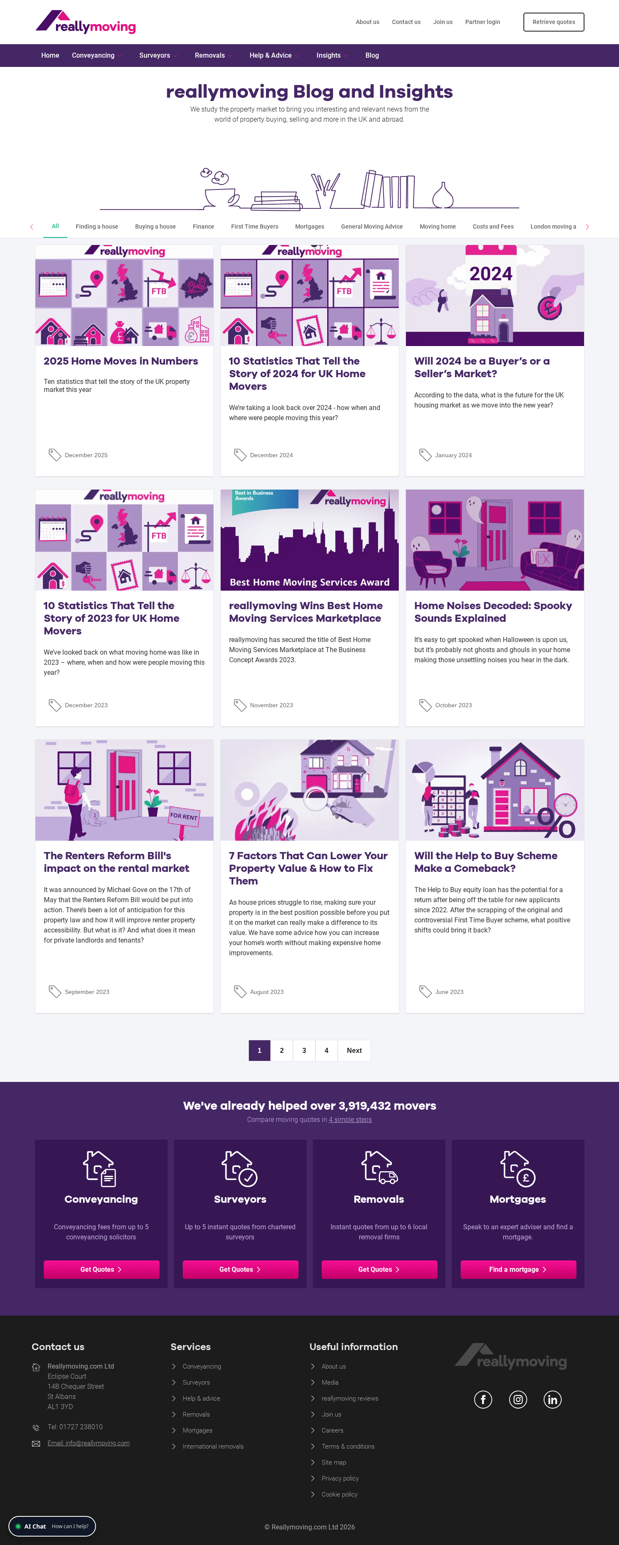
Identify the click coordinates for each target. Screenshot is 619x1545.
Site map (334, 1462)
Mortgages (198, 1430)
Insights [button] (329, 55)
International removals (213, 1446)
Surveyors (196, 1382)
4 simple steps (350, 1120)
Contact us (406, 22)
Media (330, 1382)
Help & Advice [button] (271, 55)
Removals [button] (210, 55)
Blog (372, 55)
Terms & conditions (348, 1446)
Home (50, 55)
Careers (333, 1430)
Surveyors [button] (154, 55)
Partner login (482, 22)
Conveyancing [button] (93, 55)
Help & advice (201, 1398)
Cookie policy (340, 1494)
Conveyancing (202, 1366)
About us (367, 22)
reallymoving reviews (350, 1398)
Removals (196, 1414)
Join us (443, 22)
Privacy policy (340, 1478)
